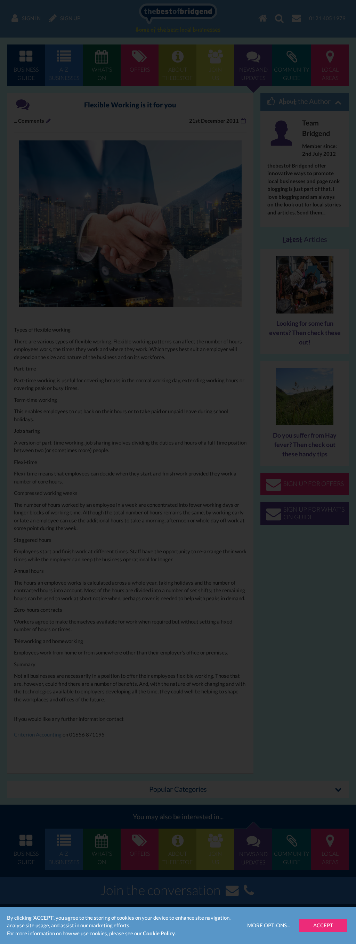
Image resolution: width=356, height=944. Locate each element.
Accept (323, 925)
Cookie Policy (159, 933)
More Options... (268, 925)
